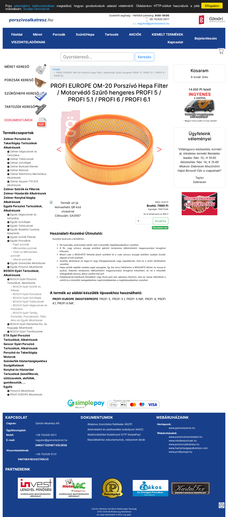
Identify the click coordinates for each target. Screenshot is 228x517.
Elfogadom (212, 5)
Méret (37, 34)
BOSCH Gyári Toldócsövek (28, 301)
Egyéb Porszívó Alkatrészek (26, 266)
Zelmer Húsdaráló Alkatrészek (25, 193)
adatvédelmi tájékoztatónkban (34, 6)
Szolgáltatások (14, 365)
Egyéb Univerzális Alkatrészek (27, 263)
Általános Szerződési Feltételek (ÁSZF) (109, 424)
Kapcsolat (175, 42)
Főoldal (16, 34)
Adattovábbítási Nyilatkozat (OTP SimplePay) (114, 434)
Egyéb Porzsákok (20, 240)
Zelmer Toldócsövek (22, 158)
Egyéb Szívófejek (20, 221)
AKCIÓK (135, 34)
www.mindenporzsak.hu (183, 440)
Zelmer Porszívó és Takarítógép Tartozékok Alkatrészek (20, 143)
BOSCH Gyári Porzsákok (27, 294)
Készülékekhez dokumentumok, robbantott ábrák (116, 439)
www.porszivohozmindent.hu (185, 436)
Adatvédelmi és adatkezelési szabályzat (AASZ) (115, 429)
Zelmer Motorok (19, 170)
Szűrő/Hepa (85, 34)
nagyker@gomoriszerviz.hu (153, 23)
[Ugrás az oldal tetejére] (221, 505)
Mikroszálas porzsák (25, 248)
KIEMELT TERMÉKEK (167, 34)
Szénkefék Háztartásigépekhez (25, 361)
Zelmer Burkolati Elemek (24, 166)
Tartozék (111, 34)
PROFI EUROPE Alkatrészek (26, 394)
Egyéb (8, 386)
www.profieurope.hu (180, 451)
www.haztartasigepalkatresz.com (188, 448)
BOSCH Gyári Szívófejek (27, 297)
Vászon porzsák (22, 259)
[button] (59, 150)
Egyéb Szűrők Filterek (23, 236)
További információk (36, 9)
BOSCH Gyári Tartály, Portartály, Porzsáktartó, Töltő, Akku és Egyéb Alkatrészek (28, 316)
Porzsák (59, 34)
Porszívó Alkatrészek (22, 390)
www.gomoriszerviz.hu (182, 427)
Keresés (144, 57)
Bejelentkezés (206, 38)
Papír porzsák (21, 244)
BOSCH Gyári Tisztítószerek (26, 331)
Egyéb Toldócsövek (21, 225)
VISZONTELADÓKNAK (28, 42)
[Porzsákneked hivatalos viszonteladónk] (112, 488)
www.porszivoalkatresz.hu (184, 444)
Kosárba (160, 221)
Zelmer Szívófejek (20, 162)
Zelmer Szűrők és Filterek (22, 189)
